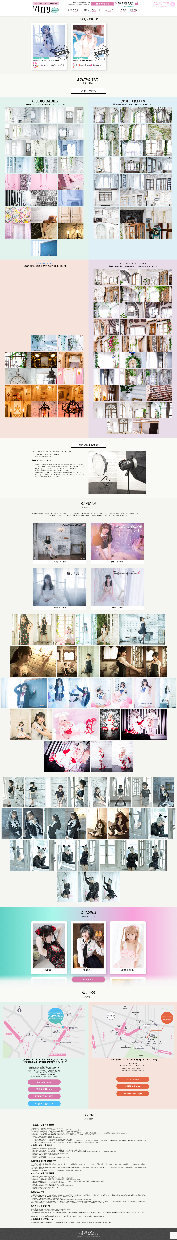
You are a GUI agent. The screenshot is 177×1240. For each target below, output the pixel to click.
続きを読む (88, 979)
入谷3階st (41, 58)
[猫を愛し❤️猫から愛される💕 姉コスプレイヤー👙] (88, 56)
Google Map (44, 1082)
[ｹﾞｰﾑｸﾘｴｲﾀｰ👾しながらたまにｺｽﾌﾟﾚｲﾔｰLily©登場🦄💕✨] (49, 56)
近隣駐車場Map (44, 1089)
